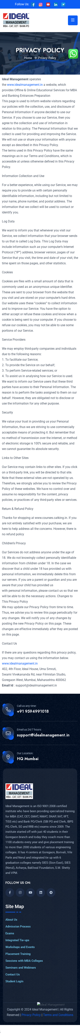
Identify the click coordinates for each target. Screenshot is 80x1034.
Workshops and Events (20, 947)
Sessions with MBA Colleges (24, 961)
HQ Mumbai (27, 758)
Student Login (14, 981)
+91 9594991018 (33, 711)
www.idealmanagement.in (24, 85)
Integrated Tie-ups (17, 940)
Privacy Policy (32, 1015)
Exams (9, 933)
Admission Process (18, 926)
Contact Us (12, 974)
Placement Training (18, 954)
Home (28, 58)
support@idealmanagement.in (43, 735)
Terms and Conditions (58, 1015)
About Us (11, 919)
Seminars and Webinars (20, 967)
